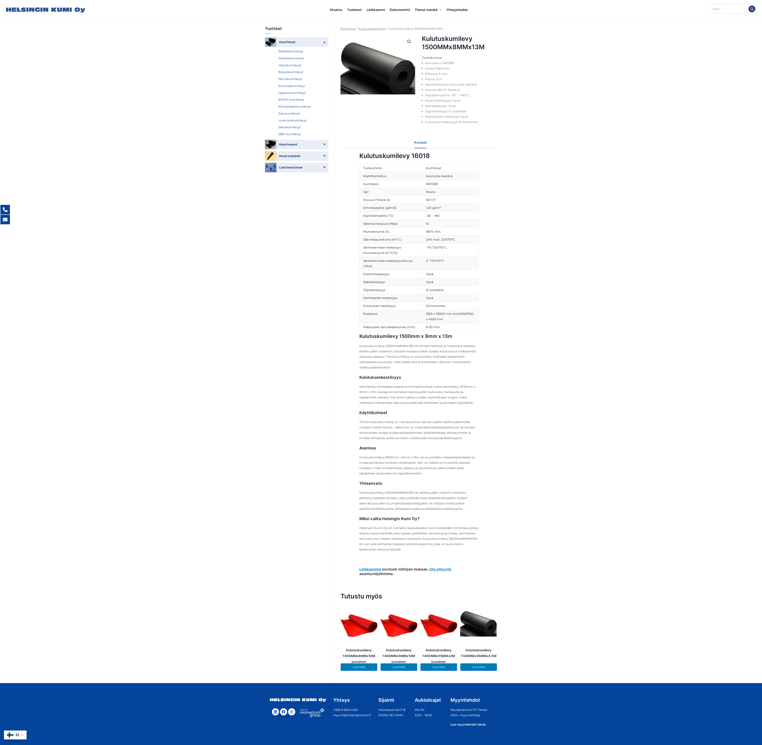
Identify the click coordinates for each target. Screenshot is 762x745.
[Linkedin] (275, 711)
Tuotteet (354, 10)
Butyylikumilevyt (290, 72)
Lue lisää (359, 667)
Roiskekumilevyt (290, 51)
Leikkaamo (376, 10)
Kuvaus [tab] (420, 142)
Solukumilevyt (289, 113)
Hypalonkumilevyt (292, 93)
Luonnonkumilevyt (292, 120)
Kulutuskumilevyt (372, 29)
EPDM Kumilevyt (291, 99)
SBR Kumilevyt (289, 134)
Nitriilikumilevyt (290, 79)
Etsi (752, 9)
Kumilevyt (348, 29)
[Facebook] (283, 711)
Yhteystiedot (457, 10)
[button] (440, 10)
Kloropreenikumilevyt (294, 106)
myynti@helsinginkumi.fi (352, 715)
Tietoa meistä (426, 10)
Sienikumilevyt (289, 127)
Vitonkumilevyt (289, 65)
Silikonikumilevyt (291, 58)
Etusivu (336, 10)
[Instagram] (291, 711)
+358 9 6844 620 (345, 710)
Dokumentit (400, 10)
